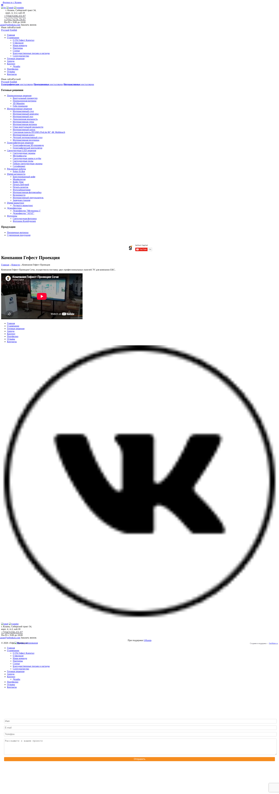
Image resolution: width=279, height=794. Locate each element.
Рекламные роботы (16, 169)
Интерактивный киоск (24, 129)
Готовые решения (15, 58)
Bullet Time (18, 182)
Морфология (19, 179)
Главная (11, 35)
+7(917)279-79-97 (15, 19)
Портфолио (12, 69)
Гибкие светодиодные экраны (27, 163)
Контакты (12, 74)
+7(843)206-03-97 (15, 15)
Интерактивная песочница (26, 140)
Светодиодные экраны (24, 153)
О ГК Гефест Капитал (23, 40)
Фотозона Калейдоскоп (24, 221)
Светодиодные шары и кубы (27, 158)
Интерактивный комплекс (26, 114)
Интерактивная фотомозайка (27, 192)
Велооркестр (19, 195)
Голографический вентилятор (27, 148)
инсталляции (17, 84)
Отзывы (11, 71)
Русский (5, 30)
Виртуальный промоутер (25, 98)
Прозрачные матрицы (17, 232)
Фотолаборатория (21, 190)
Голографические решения (20, 142)
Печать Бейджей (21, 184)
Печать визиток (20, 187)
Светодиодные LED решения (21, 150)
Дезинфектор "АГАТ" (23, 213)
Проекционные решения (19, 95)
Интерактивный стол (23, 111)
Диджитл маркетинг (23, 205)
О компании (13, 37)
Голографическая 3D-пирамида (28, 145)
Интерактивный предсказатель (28, 197)
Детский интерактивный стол (27, 137)
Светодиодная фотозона (25, 218)
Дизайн (16, 66)
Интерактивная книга (23, 135)
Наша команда (20, 45)
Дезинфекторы (14, 208)
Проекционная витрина (24, 101)
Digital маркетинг (15, 203)
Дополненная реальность (25, 119)
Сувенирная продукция (18, 235)
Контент (11, 63)
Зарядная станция (21, 200)
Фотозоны (12, 216)
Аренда (10, 61)
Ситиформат (19, 166)
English (13, 30)
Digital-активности (16, 174)
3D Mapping (19, 103)
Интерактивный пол (23, 116)
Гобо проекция (20, 106)
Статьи (16, 50)
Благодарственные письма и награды (31, 53)
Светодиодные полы (23, 161)
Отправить (139, 759)
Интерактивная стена (23, 121)
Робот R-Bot (19, 171)
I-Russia (147, 640)
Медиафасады (20, 155)
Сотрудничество (21, 56)
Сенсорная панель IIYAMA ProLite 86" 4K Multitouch (39, 132)
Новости (15, 265)
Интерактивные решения (19, 108)
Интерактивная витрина (25, 124)
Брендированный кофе (24, 176)
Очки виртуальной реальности (28, 127)
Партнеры (18, 48)
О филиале (18, 43)
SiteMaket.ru (273, 643)
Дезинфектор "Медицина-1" (27, 210)
